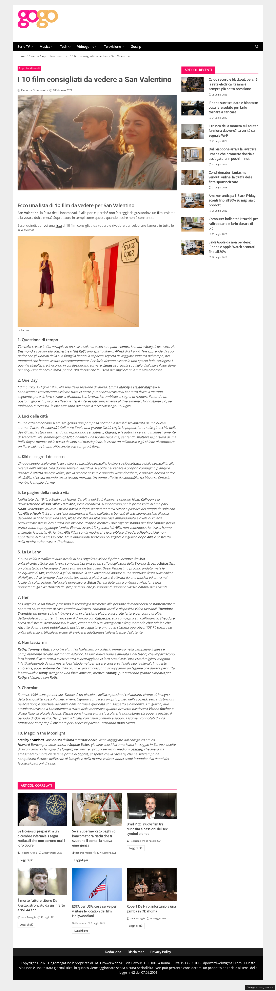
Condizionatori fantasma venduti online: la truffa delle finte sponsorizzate (230, 177)
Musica (45, 46)
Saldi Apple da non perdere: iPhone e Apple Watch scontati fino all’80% (232, 247)
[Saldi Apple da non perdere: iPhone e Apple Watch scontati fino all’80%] (192, 247)
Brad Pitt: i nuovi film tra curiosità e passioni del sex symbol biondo (147, 829)
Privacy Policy (160, 952)
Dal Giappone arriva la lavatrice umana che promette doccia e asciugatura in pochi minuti (232, 154)
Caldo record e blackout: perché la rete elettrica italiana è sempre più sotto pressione (233, 84)
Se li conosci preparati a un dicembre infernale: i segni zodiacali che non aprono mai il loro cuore (41, 838)
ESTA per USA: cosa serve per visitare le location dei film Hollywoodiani (94, 911)
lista (59, 225)
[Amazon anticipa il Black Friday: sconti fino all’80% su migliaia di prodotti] (192, 200)
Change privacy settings (260, 987)
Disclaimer (136, 952)
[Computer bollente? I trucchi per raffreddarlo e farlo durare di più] (192, 224)
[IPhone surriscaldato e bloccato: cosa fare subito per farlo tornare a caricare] (192, 108)
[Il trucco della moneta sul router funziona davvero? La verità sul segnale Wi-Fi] (192, 131)
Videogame (85, 46)
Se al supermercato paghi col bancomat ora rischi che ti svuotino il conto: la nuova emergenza (94, 838)
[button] (256, 46)
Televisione (112, 46)
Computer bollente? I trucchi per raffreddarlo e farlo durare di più (233, 224)
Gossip (136, 46)
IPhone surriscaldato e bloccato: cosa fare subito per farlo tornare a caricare (233, 107)
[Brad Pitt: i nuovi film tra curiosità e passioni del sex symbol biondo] (151, 806)
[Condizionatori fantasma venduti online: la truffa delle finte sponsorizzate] (192, 177)
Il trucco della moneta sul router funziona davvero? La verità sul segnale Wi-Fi (233, 131)
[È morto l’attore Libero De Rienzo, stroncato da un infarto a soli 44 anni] (42, 881)
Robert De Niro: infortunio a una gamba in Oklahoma (151, 908)
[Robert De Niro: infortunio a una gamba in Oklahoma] (151, 884)
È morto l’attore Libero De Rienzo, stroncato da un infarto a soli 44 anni (41, 905)
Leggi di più (26, 860)
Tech (63, 46)
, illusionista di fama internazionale (57, 740)
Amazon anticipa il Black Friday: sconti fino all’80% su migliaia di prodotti (232, 200)
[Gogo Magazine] (38, 23)
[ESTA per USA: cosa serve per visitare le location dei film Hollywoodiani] (97, 884)
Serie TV (24, 46)
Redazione (113, 952)
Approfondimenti (29, 68)
